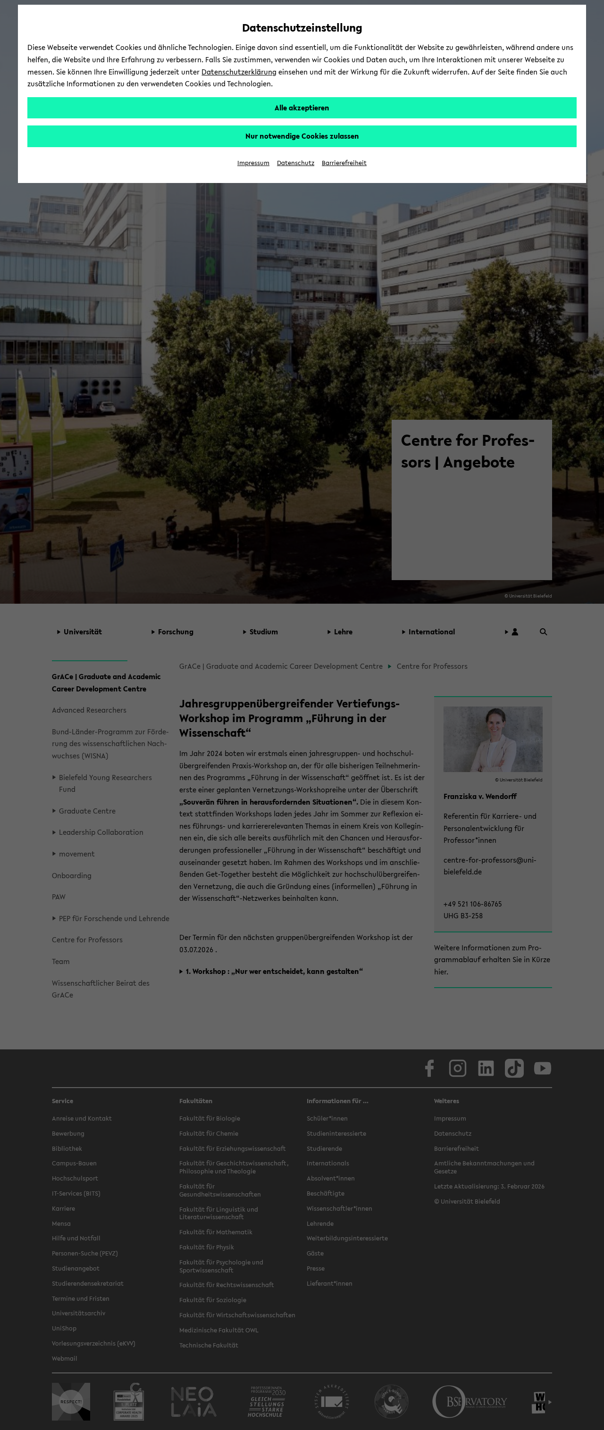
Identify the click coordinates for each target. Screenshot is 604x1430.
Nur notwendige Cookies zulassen (302, 136)
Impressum (253, 162)
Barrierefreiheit (344, 162)
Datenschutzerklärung (239, 72)
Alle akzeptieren (302, 107)
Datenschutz (295, 162)
